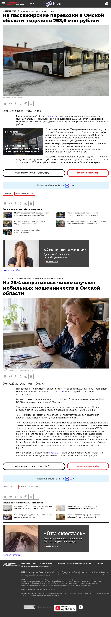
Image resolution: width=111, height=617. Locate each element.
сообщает (53, 116)
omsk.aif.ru (54, 452)
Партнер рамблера (44, 607)
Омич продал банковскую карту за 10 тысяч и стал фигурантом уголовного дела (33, 507)
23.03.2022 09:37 (9, 11)
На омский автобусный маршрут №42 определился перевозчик (30, 222)
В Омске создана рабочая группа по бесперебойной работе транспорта (82, 214)
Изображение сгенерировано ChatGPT (19, 370)
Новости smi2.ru (12, 270)
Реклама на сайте (29, 564)
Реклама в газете (47, 564)
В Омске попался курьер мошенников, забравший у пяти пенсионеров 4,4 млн (84, 516)
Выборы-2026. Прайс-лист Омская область (76, 564)
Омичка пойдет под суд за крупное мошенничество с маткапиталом (82, 507)
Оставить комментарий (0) (88, 173)
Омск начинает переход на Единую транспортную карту (29, 231)
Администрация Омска (12, 97)
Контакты (101, 564)
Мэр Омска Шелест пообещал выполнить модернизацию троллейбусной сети (32, 214)
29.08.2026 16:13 (9, 278)
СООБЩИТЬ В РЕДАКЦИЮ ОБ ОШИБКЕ (36, 567)
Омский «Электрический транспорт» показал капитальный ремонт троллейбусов (86, 222)
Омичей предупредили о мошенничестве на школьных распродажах (33, 516)
